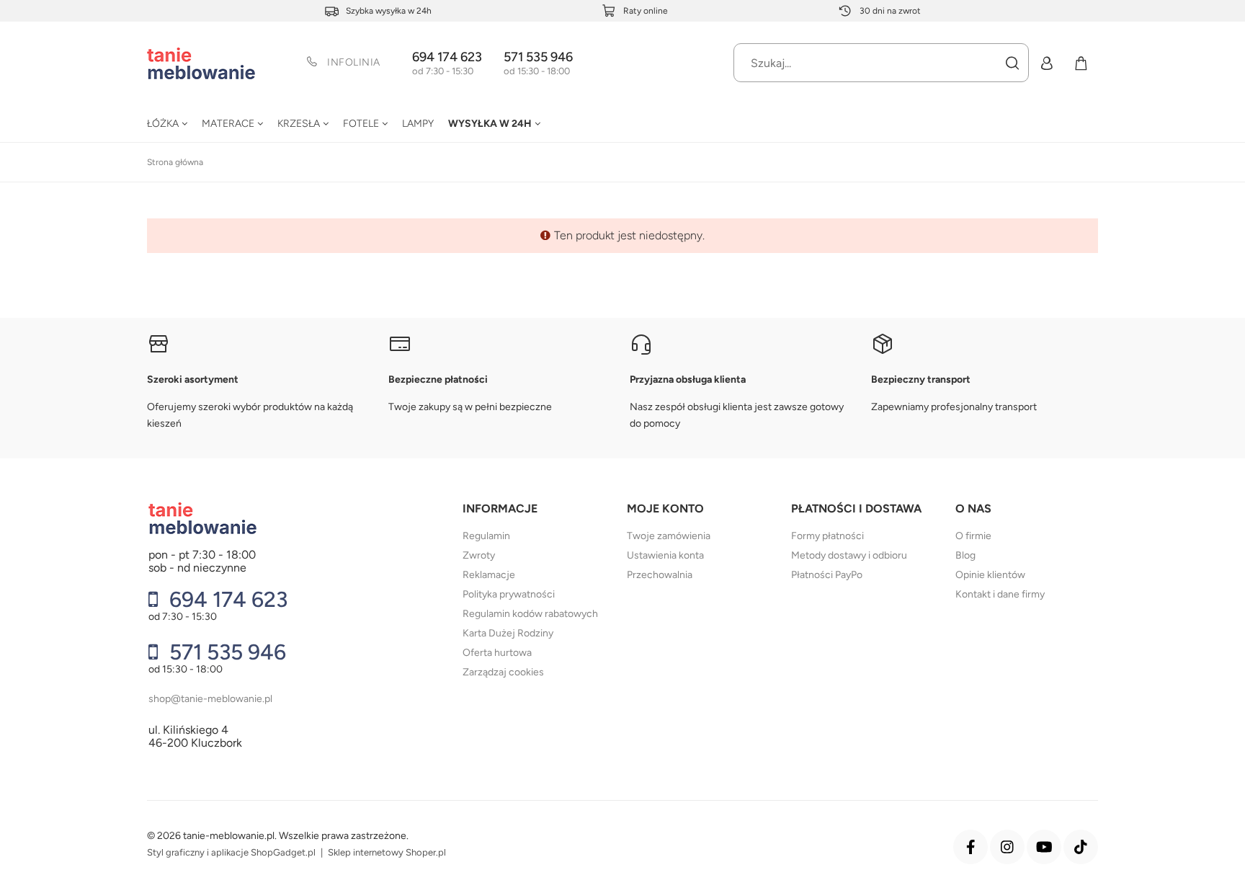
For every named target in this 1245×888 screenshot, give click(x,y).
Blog (965, 555)
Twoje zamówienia (668, 536)
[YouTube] (1044, 847)
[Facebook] (970, 847)
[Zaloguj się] (1046, 62)
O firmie (973, 536)
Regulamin (486, 536)
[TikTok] (1080, 847)
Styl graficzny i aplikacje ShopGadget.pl (231, 852)
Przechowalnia (659, 575)
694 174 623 (447, 57)
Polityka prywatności (509, 594)
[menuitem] (167, 123)
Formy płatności (827, 536)
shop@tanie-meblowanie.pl (210, 699)
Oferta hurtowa (497, 653)
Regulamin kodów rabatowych (530, 614)
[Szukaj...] (1011, 62)
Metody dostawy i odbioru (849, 555)
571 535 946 (538, 57)
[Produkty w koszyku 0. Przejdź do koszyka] (1080, 62)
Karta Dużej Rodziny (508, 633)
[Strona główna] (201, 63)
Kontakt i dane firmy (1000, 594)
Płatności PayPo (826, 575)
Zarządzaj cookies (503, 672)
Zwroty (479, 555)
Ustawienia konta (665, 555)
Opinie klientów (990, 575)
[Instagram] (1007, 847)
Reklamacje (489, 575)
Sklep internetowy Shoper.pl (387, 852)
